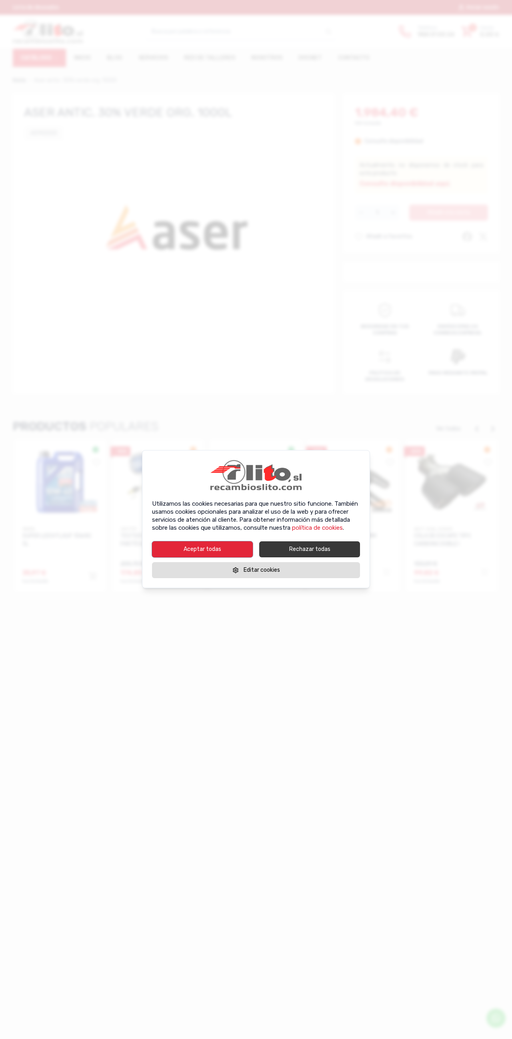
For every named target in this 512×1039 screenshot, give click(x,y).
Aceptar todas (202, 549)
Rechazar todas (309, 549)
